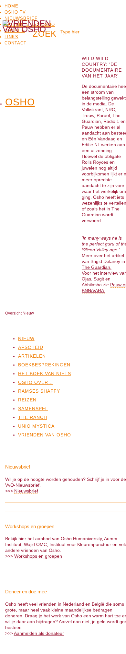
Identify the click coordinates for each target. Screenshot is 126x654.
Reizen (27, 399)
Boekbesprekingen (44, 364)
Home (11, 6)
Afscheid (30, 347)
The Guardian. (96, 267)
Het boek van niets (44, 373)
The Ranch (32, 417)
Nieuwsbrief (21, 18)
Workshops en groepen (38, 556)
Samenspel (33, 408)
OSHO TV (15, 12)
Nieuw (26, 338)
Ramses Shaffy (39, 391)
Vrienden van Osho (44, 434)
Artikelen (32, 356)
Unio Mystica (36, 426)
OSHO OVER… (35, 382)
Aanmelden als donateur (39, 633)
